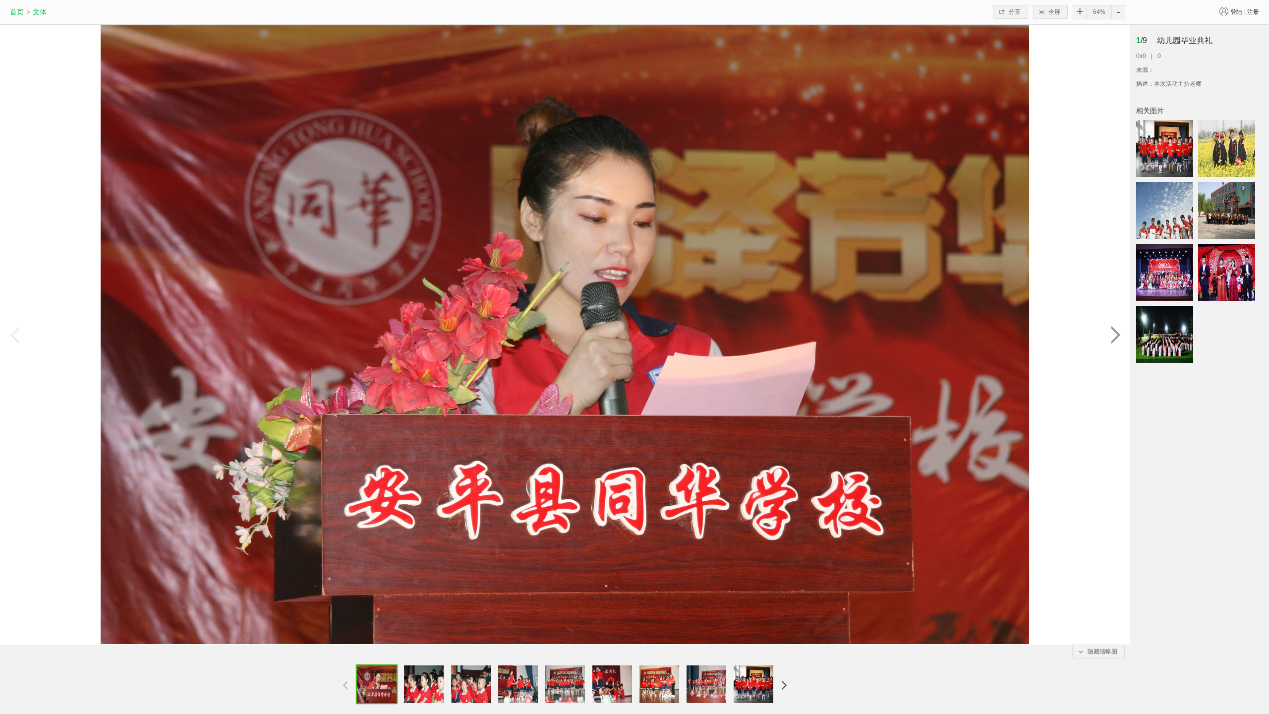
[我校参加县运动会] (1226, 210)
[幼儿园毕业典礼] (1164, 148)
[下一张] (1115, 335)
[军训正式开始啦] (1164, 334)
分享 (1015, 11)
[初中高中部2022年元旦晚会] (1226, 272)
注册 (1253, 11)
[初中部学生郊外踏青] (1226, 148)
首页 (17, 12)
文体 (40, 12)
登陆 (1236, 11)
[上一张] (14, 335)
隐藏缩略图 (1102, 651)
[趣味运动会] (1164, 210)
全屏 (1054, 11)
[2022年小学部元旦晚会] (1164, 272)
